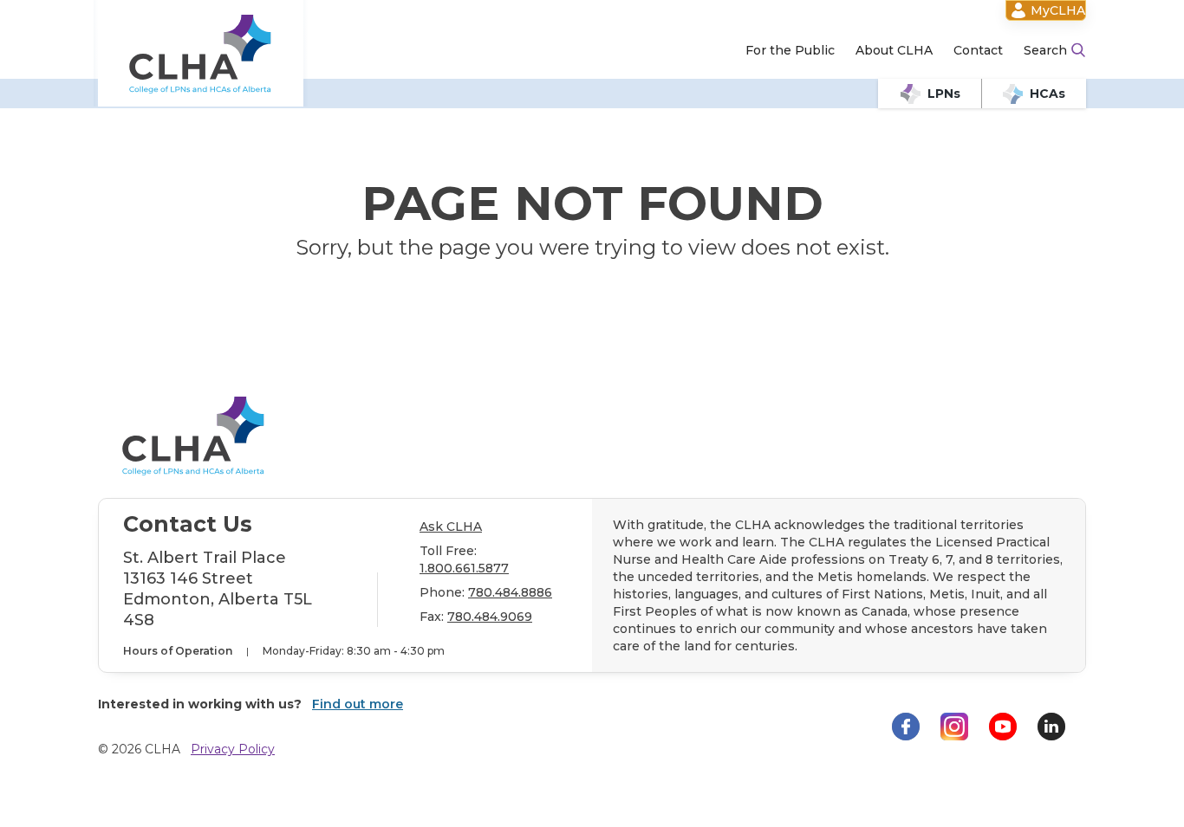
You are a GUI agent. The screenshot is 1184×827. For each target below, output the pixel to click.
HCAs (1047, 93)
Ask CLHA (451, 526)
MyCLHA (1058, 10)
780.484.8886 (510, 592)
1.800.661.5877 (464, 568)
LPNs (943, 93)
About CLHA (894, 50)
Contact (978, 50)
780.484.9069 (489, 616)
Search (1045, 50)
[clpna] (200, 54)
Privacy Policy (233, 749)
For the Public (790, 50)
